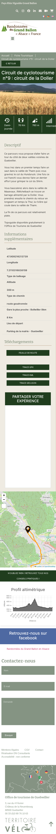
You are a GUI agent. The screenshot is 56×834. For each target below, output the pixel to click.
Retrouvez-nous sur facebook (28, 635)
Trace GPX (27, 367)
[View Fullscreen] (4, 506)
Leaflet (38, 566)
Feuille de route (28, 353)
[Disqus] (28, 446)
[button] (17, 10)
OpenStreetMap (49, 566)
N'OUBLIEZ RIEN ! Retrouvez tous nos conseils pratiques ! (28, 576)
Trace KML (28, 375)
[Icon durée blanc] (6, 120)
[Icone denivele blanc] (34, 120)
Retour (11, 63)
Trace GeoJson (28, 383)
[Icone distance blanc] (20, 120)
